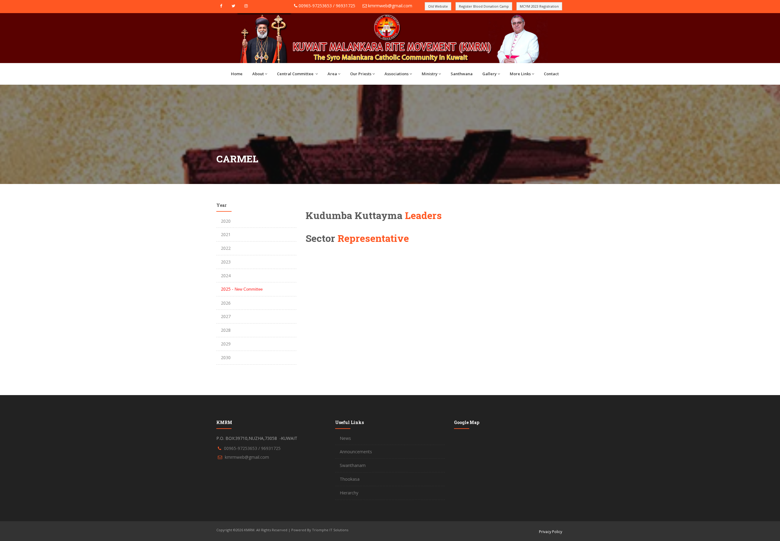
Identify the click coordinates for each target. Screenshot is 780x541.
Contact (551, 73)
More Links (520, 73)
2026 (226, 303)
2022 (226, 248)
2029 (226, 344)
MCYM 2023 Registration (539, 6)
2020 (226, 221)
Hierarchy (349, 493)
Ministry (430, 73)
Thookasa (350, 479)
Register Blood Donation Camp (484, 6)
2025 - (242, 289)
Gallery (489, 73)
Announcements (356, 451)
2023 (226, 262)
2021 (226, 234)
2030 (226, 357)
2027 (226, 316)
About (258, 73)
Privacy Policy (550, 531)
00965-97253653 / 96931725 (327, 6)
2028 (226, 330)
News (345, 438)
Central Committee (295, 73)
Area (332, 73)
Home (237, 73)
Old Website (438, 6)
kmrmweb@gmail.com (390, 6)
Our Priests (360, 73)
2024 (226, 275)
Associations (397, 73)
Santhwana (462, 73)
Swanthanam (353, 465)
